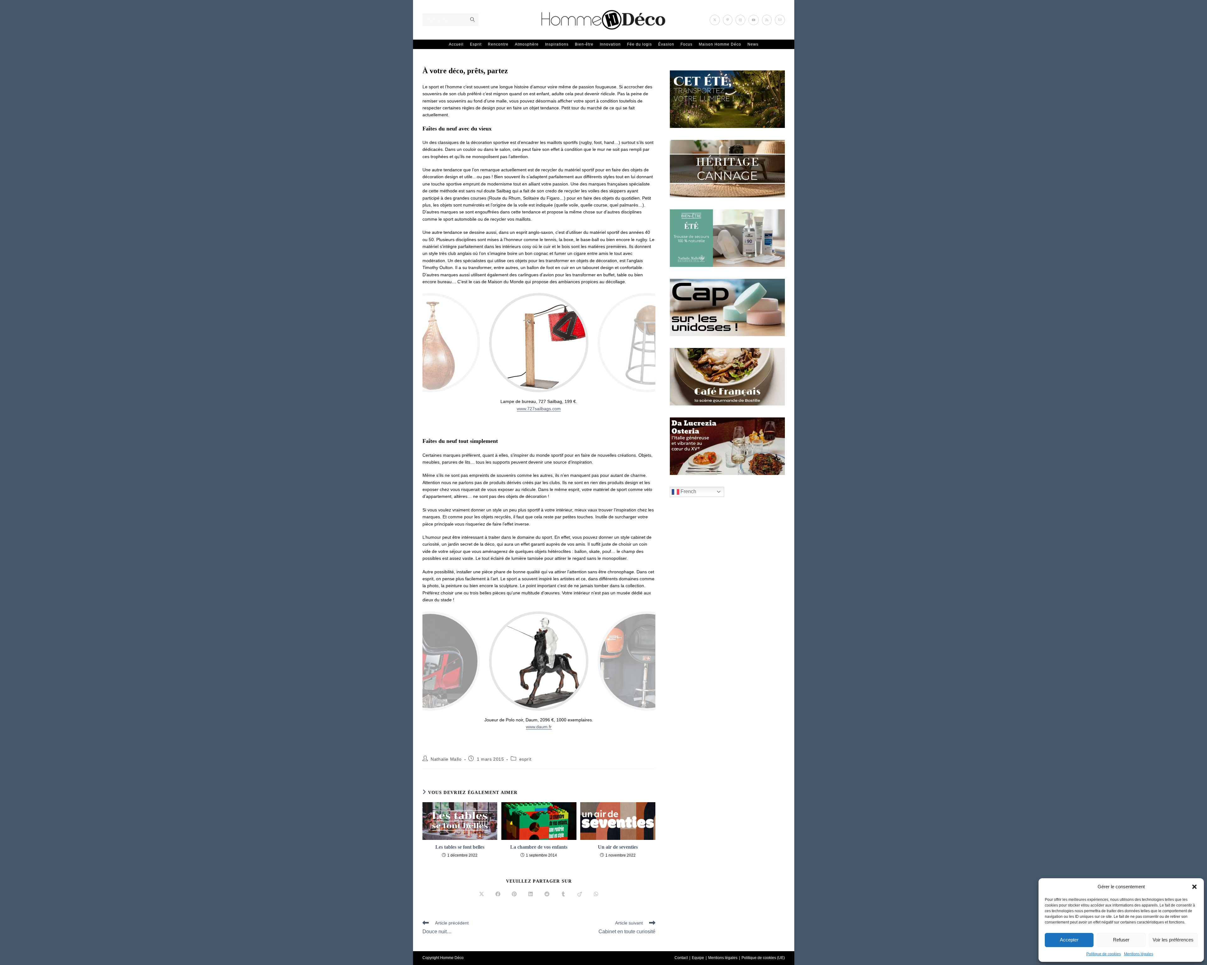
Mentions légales (1138, 954)
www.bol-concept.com (538, 726)
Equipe (698, 958)
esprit (525, 759)
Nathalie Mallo (446, 759)
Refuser (1121, 939)
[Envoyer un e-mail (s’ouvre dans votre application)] (780, 20)
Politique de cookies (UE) (763, 958)
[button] (1194, 887)
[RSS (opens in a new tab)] (767, 20)
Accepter (1069, 939)
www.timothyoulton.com (538, 408)
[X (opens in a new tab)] (715, 20)
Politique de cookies (1103, 954)
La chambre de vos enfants (538, 847)
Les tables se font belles (459, 847)
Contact (681, 958)
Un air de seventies (618, 847)
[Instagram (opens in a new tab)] (740, 20)
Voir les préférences (1173, 939)
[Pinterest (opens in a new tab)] (727, 20)
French (687, 491)
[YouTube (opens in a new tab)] (753, 20)
